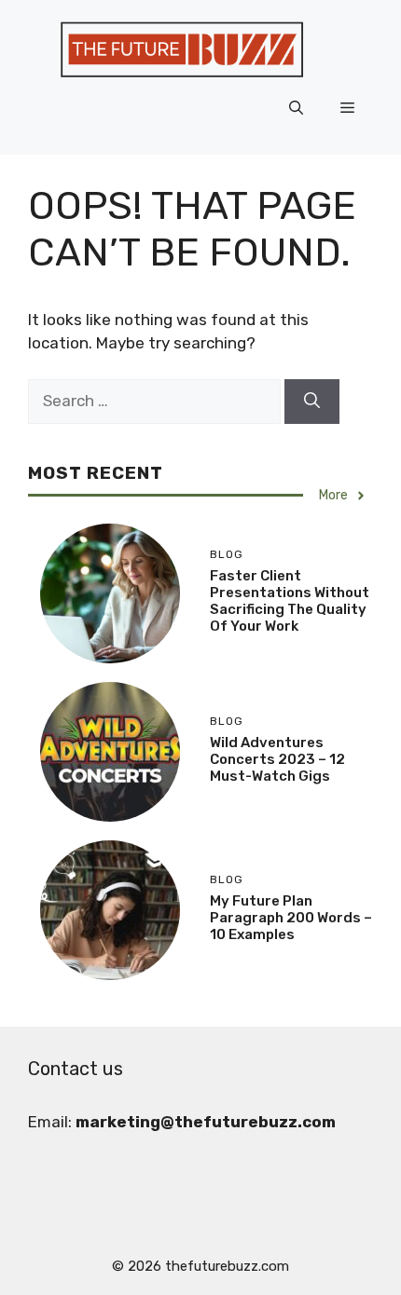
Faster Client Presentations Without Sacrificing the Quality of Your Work (289, 600)
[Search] (311, 401)
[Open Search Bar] (296, 108)
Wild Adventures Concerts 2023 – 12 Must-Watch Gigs (277, 759)
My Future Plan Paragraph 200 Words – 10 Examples (291, 918)
